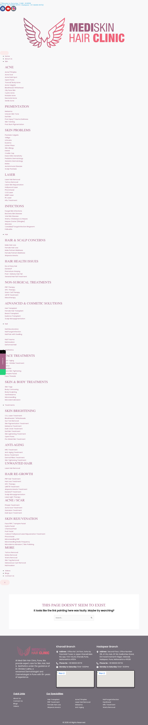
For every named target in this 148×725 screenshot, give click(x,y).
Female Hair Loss (54, 705)
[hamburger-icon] (4, 53)
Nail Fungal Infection (111, 699)
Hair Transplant (53, 699)
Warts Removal (109, 707)
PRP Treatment (53, 702)
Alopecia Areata (54, 707)
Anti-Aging (79, 707)
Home (7, 56)
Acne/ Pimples (81, 699)
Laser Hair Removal (82, 702)
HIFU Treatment (109, 705)
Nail (6, 324)
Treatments (10, 405)
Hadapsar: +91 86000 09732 (33, 5)
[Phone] (3, 372)
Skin (6, 61)
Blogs (7, 573)
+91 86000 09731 (13, 5)
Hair (6, 234)
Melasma (79, 705)
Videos (7, 570)
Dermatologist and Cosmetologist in (29, 673)
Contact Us (9, 576)
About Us (8, 59)
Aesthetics (9, 350)
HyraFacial (107, 702)
